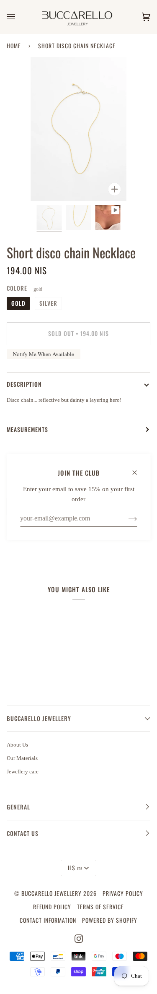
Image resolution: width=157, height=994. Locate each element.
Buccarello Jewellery (52, 893)
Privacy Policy (123, 893)
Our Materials (22, 758)
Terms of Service (100, 907)
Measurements (27, 429)
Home (14, 46)
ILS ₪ (75, 868)
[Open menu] (19, 17)
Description (24, 384)
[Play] (79, 185)
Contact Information (48, 920)
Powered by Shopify (109, 920)
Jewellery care (23, 771)
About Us (17, 745)
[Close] (138, 468)
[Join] (126, 518)
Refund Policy (52, 907)
